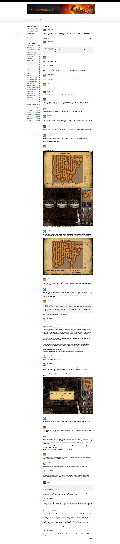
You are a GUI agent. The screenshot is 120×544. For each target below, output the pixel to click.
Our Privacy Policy (31, 101)
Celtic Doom (30, 75)
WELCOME (29, 47)
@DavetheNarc (48, 48)
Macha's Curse (30, 66)
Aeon (48, 56)
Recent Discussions (31, 39)
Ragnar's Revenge (31, 54)
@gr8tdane (47, 305)
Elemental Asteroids (31, 85)
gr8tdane (49, 115)
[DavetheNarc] (44, 30)
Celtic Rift (29, 69)
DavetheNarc (50, 29)
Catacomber (50, 65)
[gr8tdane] (44, 116)
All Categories (30, 45)
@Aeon (44, 359)
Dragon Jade (30, 97)
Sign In (41, 19)
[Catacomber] (44, 66)
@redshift (49, 475)
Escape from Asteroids (32, 87)
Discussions (29, 19)
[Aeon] (44, 57)
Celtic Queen (30, 73)
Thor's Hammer (30, 83)
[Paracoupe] (46, 510)
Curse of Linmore (31, 64)
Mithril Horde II (30, 93)
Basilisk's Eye (30, 60)
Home (28, 1)
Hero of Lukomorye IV (32, 67)
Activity (36, 19)
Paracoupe (54, 510)
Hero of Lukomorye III (32, 81)
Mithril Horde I (30, 91)
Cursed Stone (30, 99)
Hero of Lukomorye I (32, 77)
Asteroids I (29, 58)
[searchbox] (87, 20)
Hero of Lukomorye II (32, 79)
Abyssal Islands (30, 56)
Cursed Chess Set (31, 95)
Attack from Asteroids (32, 89)
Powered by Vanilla (60, 542)
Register (33, 33)
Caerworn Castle (31, 62)
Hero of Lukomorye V (32, 71)
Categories (29, 37)
